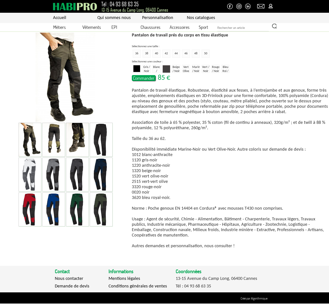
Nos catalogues (201, 18)
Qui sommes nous (114, 18)
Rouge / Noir (216, 69)
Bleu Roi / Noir (225, 69)
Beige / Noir (176, 69)
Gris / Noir (146, 69)
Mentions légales (124, 278)
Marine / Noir (196, 69)
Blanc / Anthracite (156, 69)
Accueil (59, 18)
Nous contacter (69, 278)
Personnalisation (157, 18)
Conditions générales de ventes (138, 286)
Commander (143, 78)
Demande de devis (72, 286)
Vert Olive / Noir (186, 69)
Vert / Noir (205, 69)
